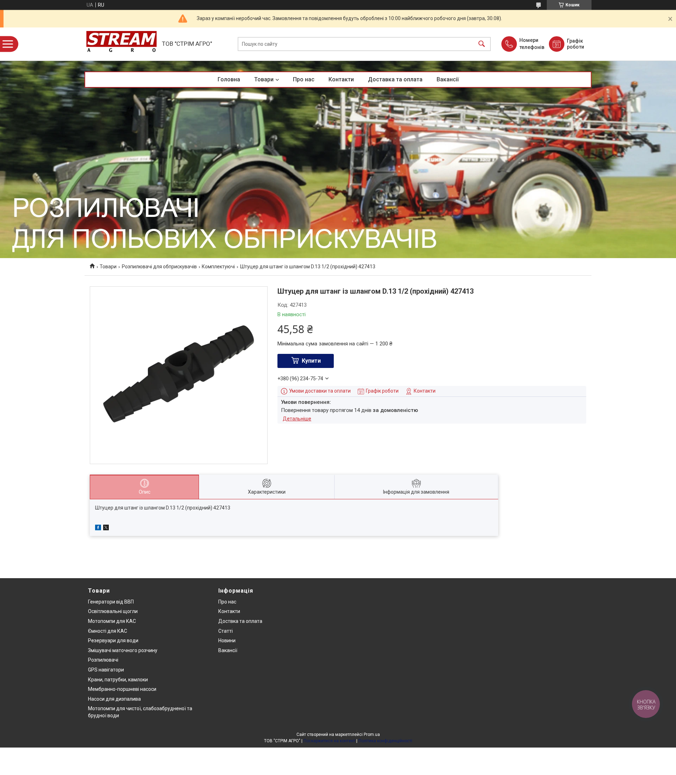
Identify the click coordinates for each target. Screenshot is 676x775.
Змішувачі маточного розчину (122, 650)
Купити (311, 360)
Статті (225, 631)
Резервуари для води (113, 640)
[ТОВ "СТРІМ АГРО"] (121, 44)
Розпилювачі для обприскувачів (159, 266)
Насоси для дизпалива (114, 699)
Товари (264, 79)
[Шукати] (481, 44)
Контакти (341, 79)
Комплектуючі (218, 266)
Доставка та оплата (395, 79)
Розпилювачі (103, 660)
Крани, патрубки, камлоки (118, 679)
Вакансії (448, 79)
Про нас (303, 79)
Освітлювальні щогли (113, 611)
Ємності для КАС (107, 631)
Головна (229, 79)
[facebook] (98, 528)
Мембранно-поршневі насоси (122, 689)
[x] (106, 528)
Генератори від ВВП (111, 602)
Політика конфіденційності (385, 740)
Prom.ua (372, 734)
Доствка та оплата (240, 621)
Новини (227, 640)
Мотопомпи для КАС (112, 621)
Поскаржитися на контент (329, 740)
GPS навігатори (106, 670)
